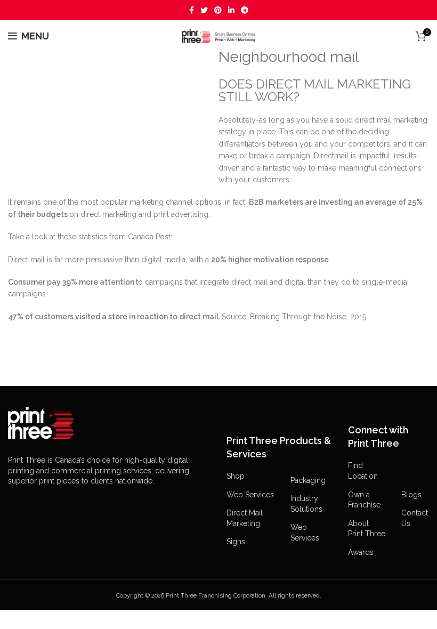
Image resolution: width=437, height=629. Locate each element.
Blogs (411, 494)
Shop (235, 476)
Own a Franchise (364, 500)
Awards (361, 552)
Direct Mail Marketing (244, 518)
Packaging (308, 480)
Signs (235, 541)
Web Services (250, 494)
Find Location (363, 470)
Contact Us (414, 518)
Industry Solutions (306, 503)
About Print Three (366, 528)
